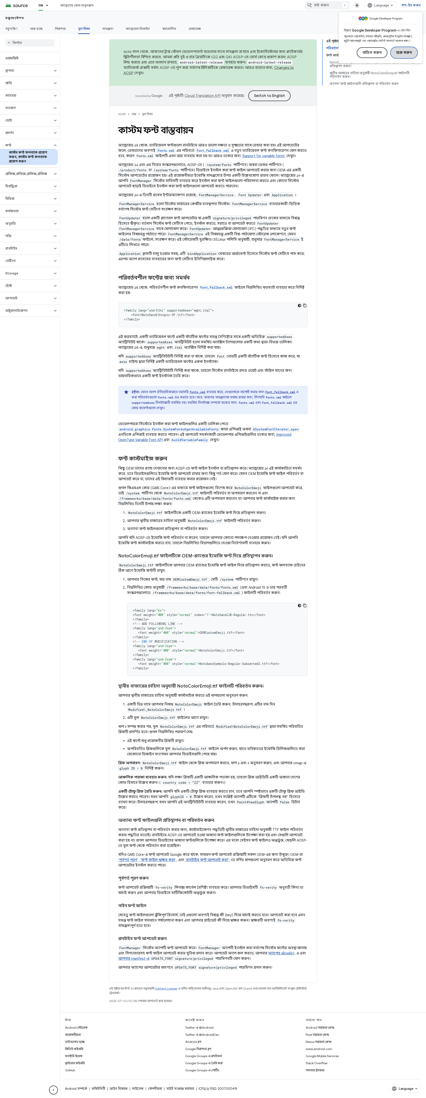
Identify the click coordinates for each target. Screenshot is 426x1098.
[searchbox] (29, 42)
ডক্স (40, 5)
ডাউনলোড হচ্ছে (75, 1042)
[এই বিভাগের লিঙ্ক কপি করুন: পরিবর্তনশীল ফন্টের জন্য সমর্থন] (194, 278)
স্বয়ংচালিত (169, 29)
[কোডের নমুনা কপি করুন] (305, 305)
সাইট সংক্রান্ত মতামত (180, 1088)
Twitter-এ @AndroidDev (202, 1035)
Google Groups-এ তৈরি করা (204, 1063)
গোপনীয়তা (155, 1088)
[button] (26, 70)
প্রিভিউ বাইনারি (74, 1049)
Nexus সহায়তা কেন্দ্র (318, 1042)
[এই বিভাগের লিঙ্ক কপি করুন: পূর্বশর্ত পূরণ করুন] (152, 878)
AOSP (122, 114)
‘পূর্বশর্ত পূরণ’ (128, 860)
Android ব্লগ (193, 1042)
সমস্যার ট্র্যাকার (315, 1070)
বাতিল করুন (372, 52)
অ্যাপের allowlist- (282, 953)
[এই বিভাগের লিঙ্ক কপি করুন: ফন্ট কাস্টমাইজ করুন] (171, 459)
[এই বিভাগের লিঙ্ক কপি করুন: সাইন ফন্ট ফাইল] (150, 906)
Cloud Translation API (203, 96)
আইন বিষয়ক (119, 1088)
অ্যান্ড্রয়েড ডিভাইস (138, 29)
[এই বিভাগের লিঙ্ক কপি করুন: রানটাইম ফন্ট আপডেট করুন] (171, 939)
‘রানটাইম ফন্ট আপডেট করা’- (207, 860)
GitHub (70, 1070)
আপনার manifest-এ (133, 958)
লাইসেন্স (138, 1088)
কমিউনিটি (98, 1088)
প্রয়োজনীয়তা (73, 1035)
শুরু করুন (404, 52)
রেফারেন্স (195, 29)
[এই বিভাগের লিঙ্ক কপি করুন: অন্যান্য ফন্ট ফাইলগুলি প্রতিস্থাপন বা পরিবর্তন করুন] (218, 820)
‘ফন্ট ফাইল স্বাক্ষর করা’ (158, 860)
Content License (166, 988)
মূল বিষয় (84, 29)
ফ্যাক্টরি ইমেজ (73, 1056)
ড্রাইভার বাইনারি (75, 1063)
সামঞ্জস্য (107, 29)
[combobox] (327, 5)
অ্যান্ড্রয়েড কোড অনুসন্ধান (76, 5)
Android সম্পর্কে (76, 1088)
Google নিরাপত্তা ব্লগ (198, 1049)
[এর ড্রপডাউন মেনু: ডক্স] (49, 5)
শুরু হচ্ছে (36, 29)
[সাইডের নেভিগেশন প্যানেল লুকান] (53, 1090)
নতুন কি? (11, 29)
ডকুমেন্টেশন (14, 18)
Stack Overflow (316, 1063)
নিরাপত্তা (60, 29)
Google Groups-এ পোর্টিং (202, 1070)
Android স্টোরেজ (76, 1028)
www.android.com (319, 1049)
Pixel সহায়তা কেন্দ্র (317, 1035)
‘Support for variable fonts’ (264, 156)
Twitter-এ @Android (199, 1028)
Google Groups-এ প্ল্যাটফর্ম (203, 1056)
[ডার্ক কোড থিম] (299, 305)
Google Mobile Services (322, 1056)
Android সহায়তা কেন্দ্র (320, 1028)
